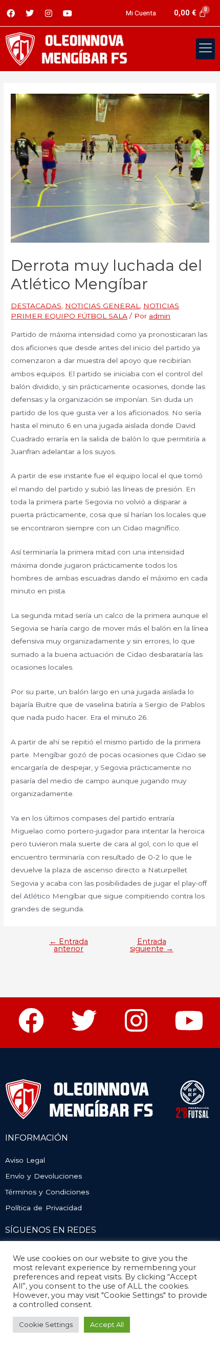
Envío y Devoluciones (43, 1176)
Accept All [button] (107, 1324)
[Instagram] (48, 13)
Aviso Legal (25, 1160)
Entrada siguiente (151, 945)
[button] (205, 49)
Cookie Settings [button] (46, 1324)
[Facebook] (11, 13)
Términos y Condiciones (47, 1192)
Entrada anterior (68, 945)
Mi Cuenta (141, 13)
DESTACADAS (36, 306)
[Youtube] (67, 13)
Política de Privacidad (43, 1208)
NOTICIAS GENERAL (102, 306)
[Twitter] (29, 13)
